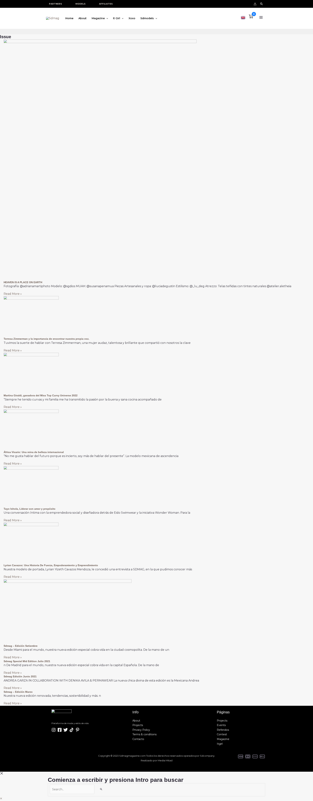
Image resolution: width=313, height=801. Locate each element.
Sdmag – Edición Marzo (18, 691)
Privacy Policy (141, 729)
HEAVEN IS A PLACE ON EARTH (23, 282)
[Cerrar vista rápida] (1, 798)
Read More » (13, 293)
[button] (57, 4)
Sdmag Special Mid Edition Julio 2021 (27, 661)
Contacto (138, 739)
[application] (106, 18)
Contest (222, 734)
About (136, 720)
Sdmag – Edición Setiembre (20, 645)
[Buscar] (101, 789)
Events (221, 725)
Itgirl (220, 743)
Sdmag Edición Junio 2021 (20, 676)
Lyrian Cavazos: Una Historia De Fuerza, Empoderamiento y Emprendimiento (51, 565)
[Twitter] (65, 730)
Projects (137, 725)
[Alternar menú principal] (261, 17)
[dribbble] (77, 730)
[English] (243, 17)
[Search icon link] (261, 4)
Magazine (223, 739)
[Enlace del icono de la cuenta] (255, 4)
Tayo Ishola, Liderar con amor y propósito (29, 508)
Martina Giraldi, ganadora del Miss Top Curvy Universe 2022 (41, 395)
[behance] (71, 730)
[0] (251, 17)
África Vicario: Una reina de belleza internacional (34, 452)
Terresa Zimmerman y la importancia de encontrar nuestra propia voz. (46, 338)
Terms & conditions (144, 734)
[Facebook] (59, 730)
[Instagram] (53, 730)
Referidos (223, 729)
